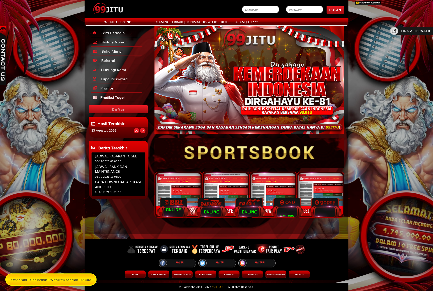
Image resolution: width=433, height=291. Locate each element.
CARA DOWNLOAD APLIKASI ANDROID (118, 184)
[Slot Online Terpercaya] (249, 150)
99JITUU (259, 262)
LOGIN (335, 9)
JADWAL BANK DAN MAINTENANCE (111, 169)
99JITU (179, 262)
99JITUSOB (219, 287)
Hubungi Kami (112, 69)
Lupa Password (113, 78)
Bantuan (253, 274)
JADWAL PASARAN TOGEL (116, 155)
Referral (107, 60)
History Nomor (113, 42)
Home (135, 274)
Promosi (107, 88)
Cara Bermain (111, 32)
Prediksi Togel (111, 97)
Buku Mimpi (110, 51)
